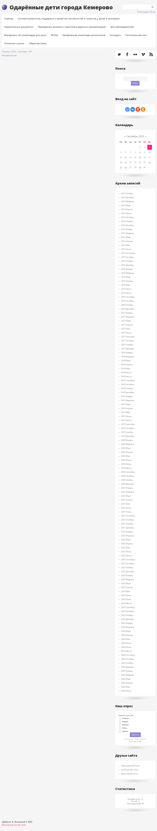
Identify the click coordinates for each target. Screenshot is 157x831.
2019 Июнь (126, 416)
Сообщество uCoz (129, 769)
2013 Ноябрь (127, 193)
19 (126, 162)
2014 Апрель (127, 209)
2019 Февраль (127, 400)
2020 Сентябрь (128, 472)
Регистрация (143, 12)
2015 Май (125, 245)
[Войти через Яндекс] (138, 109)
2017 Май (125, 328)
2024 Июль (126, 647)
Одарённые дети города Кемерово (61, 7)
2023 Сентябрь (128, 607)
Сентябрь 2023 (135, 136)
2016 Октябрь (127, 300)
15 (140, 157)
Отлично (125, 718)
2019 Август (126, 420)
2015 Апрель (127, 241)
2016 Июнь (126, 289)
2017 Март (126, 320)
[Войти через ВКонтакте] (132, 109)
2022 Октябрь (127, 563)
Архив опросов (140, 739)
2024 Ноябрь (127, 663)
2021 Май (125, 503)
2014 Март (126, 205)
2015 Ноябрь (127, 261)
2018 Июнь (126, 372)
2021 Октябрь (127, 519)
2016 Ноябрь (127, 304)
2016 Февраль (127, 273)
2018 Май (125, 368)
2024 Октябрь (127, 659)
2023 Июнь (126, 595)
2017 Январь (127, 312)
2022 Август (126, 555)
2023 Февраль (127, 579)
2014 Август (126, 213)
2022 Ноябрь (127, 567)
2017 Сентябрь (128, 336)
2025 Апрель (127, 682)
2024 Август (126, 651)
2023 (14, 52)
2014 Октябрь (127, 217)
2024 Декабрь (127, 667)
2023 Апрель (127, 587)
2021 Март (126, 495)
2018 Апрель (127, 364)
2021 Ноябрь (127, 523)
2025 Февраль (127, 675)
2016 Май (125, 285)
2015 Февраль (127, 233)
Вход (152, 12)
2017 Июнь (126, 332)
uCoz (23, 825)
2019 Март (126, 404)
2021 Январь (127, 488)
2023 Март (126, 583)
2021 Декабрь (127, 527)
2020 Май (125, 456)
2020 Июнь (126, 460)
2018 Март (126, 360)
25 (121, 167)
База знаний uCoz (129, 773)
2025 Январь (127, 671)
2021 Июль (126, 511)
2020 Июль (126, 464)
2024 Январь (127, 623)
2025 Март (126, 679)
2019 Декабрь (127, 436)
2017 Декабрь (127, 348)
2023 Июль (126, 599)
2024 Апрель (127, 635)
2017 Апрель (127, 324)
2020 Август (126, 468)
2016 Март (126, 277)
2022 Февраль (127, 535)
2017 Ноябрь (127, 344)
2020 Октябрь (127, 476)
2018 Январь (127, 352)
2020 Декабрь (127, 484)
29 (140, 167)
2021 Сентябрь (128, 515)
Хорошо (125, 721)
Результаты (129, 739)
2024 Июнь (126, 643)
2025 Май (125, 686)
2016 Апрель (127, 281)
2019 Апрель (127, 408)
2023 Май (125, 591)
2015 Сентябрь (128, 253)
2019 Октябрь (127, 428)
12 (126, 157)
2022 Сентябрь (128, 559)
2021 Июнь (126, 507)
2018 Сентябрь (128, 380)
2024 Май (125, 639)
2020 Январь (127, 440)
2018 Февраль (127, 356)
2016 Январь (127, 269)
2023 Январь (127, 575)
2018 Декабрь (127, 392)
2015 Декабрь (127, 265)
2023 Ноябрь (127, 615)
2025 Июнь (126, 690)
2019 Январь (127, 396)
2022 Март (126, 539)
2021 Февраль (127, 491)
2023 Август (126, 603)
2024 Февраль (127, 627)
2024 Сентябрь (128, 655)
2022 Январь (127, 531)
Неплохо (125, 725)
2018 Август (126, 376)
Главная (5, 52)
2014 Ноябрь (127, 221)
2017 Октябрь (127, 340)
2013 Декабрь (127, 197)
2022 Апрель (127, 543)
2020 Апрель (127, 452)
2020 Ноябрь (127, 480)
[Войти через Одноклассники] (143, 109)
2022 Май (125, 547)
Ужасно (125, 731)
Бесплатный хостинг (11, 825)
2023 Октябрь (127, 611)
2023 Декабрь (127, 619)
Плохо (124, 728)
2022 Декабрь (127, 571)
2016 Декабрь (127, 308)
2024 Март (126, 631)
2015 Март (126, 237)
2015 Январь (127, 229)
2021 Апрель (127, 499)
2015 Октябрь (127, 257)
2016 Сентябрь (128, 297)
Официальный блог (130, 765)
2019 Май (125, 412)
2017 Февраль (127, 316)
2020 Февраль (127, 444)
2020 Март (126, 448)
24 (150, 162)
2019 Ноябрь (127, 432)
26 (126, 167)
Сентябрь (22, 52)
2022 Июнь (126, 551)
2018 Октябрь (127, 384)
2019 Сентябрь (128, 424)
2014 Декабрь (127, 225)
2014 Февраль (127, 201)
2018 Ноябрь (127, 388)
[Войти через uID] (127, 109)
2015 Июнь (126, 249)
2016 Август (126, 293)
